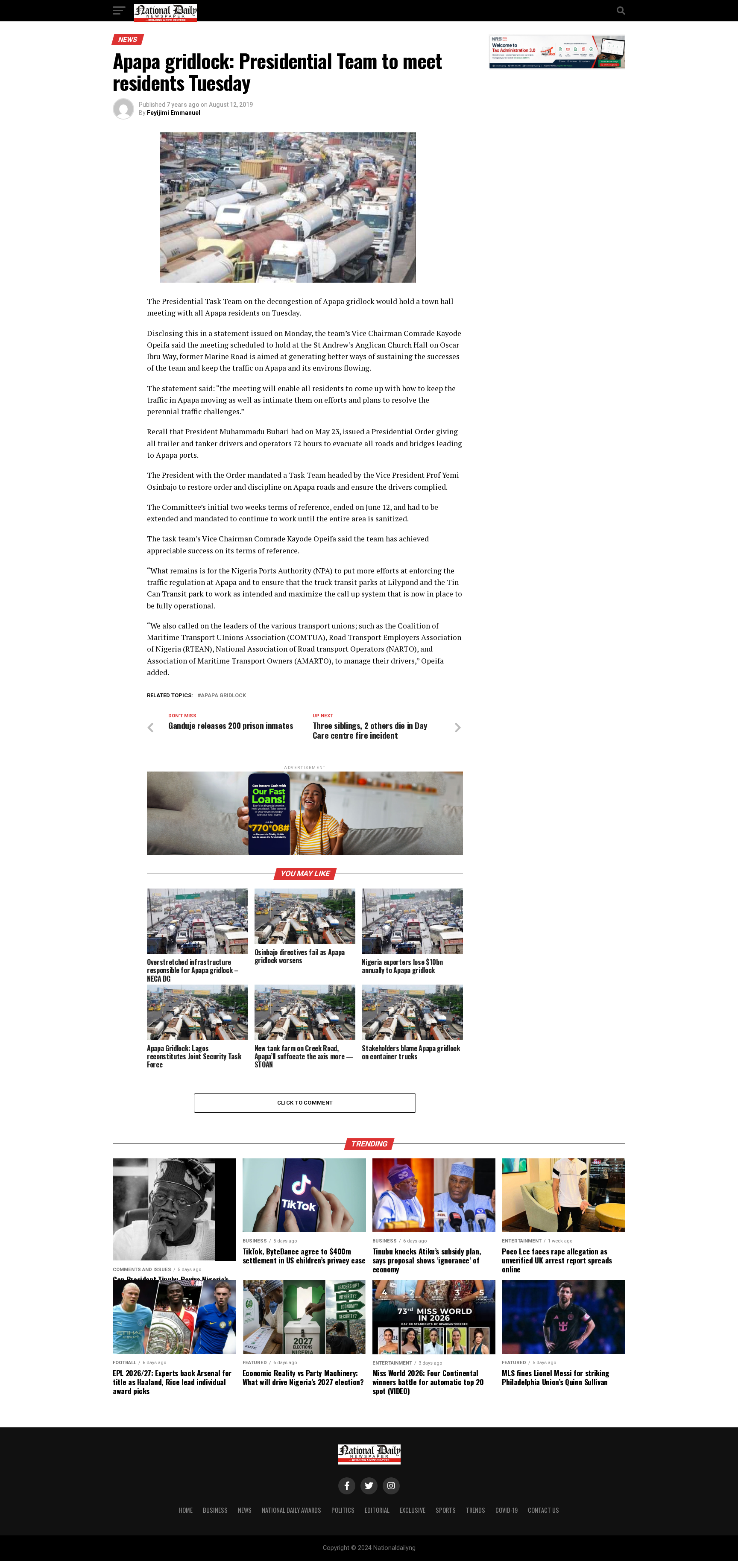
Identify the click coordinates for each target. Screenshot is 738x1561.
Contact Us (543, 1509)
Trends (475, 1509)
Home (186, 1509)
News (245, 1509)
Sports (446, 1509)
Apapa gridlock (223, 696)
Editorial (377, 1509)
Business (215, 1509)
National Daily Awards (291, 1509)
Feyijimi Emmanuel (173, 112)
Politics (342, 1509)
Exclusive (412, 1509)
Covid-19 (506, 1509)
